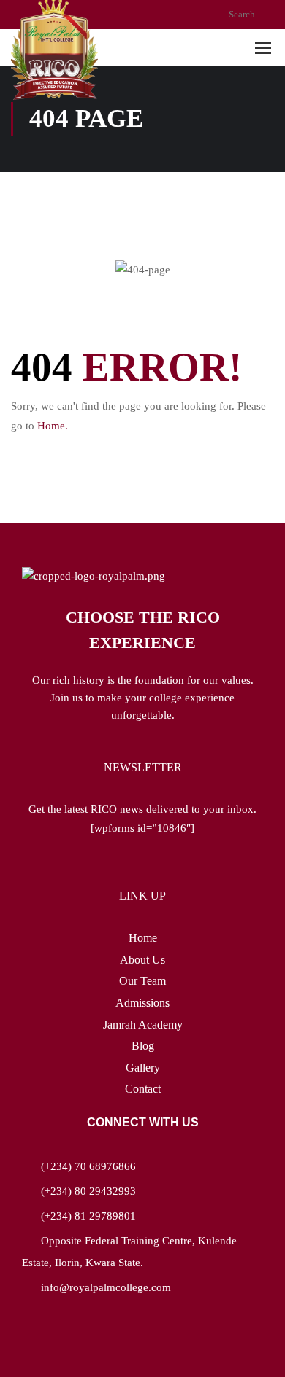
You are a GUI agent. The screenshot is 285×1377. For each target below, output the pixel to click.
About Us (142, 959)
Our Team (142, 981)
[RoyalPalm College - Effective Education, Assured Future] (54, 50)
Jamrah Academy (143, 1024)
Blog (143, 1045)
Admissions (142, 1002)
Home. (52, 426)
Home (143, 938)
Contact (143, 1089)
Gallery (143, 1067)
